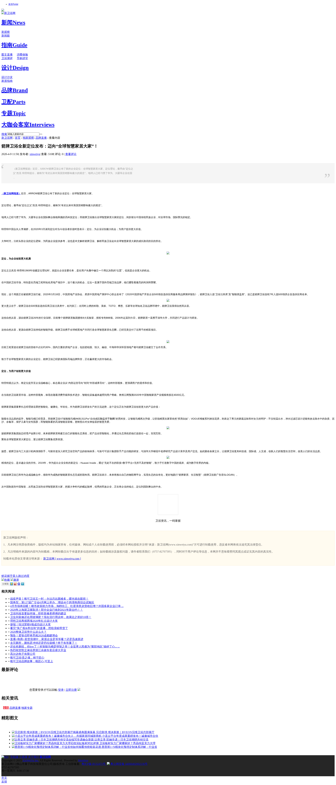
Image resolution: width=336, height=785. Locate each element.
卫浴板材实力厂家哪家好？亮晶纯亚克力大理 (127, 743)
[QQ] (5, 756)
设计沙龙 (7, 77)
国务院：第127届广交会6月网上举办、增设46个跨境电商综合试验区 (52, 602)
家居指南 (7, 80)
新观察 (5, 31)
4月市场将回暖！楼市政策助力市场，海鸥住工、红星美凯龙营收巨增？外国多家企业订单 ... (67, 606)
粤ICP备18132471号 (94, 763)
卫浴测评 (7, 58)
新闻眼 (5, 35)
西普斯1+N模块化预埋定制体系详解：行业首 (129, 746)
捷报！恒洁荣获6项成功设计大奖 (30, 624)
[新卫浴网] (8, 13)
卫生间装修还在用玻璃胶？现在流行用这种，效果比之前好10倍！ (50, 617)
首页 (13, 4)
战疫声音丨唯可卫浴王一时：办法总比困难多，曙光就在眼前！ (49, 598)
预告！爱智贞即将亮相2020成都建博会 (34, 635)
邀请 (16, 579)
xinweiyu (35, 154)
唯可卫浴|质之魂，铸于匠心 (27, 657)
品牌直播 (41, 137)
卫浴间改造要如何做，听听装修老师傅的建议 (38, 613)
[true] (40, 134)
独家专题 (27, 707)
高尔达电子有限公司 (22, 653)
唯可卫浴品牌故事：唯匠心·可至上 (31, 661)
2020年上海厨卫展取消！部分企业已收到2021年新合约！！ (46, 609)
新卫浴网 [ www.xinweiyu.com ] (62, 558)
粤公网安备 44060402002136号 (129, 763)
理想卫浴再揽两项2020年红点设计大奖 (34, 620)
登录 (61, 689)
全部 (6, 707)
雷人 (15, 575)
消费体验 (22, 54)
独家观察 (28, 137)
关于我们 (33, 756)
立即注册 (71, 689)
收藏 (7, 579)
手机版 (14, 756)
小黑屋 (23, 756)
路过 (21, 575)
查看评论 (70, 154)
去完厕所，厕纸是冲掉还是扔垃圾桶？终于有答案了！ (43, 642)
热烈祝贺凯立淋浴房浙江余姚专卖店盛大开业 (38, 650)
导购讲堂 (22, 58)
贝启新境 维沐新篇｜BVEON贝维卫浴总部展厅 (125, 732)
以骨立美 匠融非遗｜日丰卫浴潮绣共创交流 (121, 739)
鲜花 (4, 575)
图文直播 (7, 54)
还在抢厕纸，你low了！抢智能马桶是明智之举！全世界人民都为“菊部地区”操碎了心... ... (65, 646)
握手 (10, 575)
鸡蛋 (26, 575)
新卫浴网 (7, 137)
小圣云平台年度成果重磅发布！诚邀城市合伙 (130, 735)
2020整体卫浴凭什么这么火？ (28, 631)
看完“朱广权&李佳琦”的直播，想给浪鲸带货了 (39, 628)
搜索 (4, 134)
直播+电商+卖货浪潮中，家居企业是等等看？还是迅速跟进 (46, 639)
